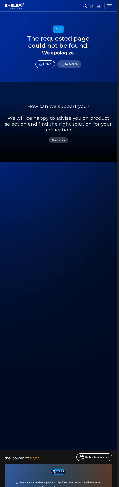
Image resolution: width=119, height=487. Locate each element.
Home (47, 64)
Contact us (58, 140)
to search (71, 64)
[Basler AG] (14, 6)
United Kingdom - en (97, 457)
